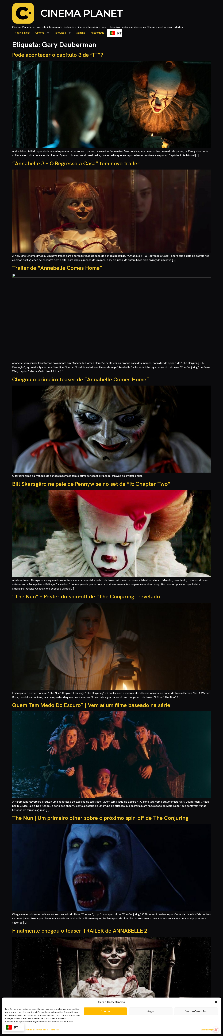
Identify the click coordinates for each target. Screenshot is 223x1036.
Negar (151, 1011)
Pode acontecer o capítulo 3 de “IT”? (57, 54)
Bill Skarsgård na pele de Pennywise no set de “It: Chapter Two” (91, 484)
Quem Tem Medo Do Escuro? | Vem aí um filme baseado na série (91, 705)
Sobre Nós (54, 1029)
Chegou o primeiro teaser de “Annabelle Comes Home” (80, 379)
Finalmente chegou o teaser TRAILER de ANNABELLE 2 (79, 930)
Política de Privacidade (36, 1029)
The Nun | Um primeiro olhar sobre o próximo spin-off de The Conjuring (100, 818)
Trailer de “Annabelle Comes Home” (57, 268)
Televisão (60, 32)
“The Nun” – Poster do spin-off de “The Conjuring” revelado (86, 596)
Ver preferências (196, 1011)
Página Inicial (22, 32)
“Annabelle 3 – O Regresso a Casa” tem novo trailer (76, 163)
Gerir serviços (207, 1029)
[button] (216, 1002)
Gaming (80, 32)
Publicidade (97, 32)
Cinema (39, 32)
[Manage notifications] (216, 1030)
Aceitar (105, 1011)
